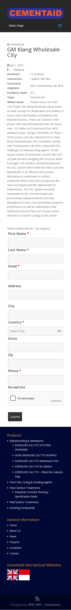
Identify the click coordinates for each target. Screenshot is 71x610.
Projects (14, 542)
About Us (15, 530)
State (12, 338)
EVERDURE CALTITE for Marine (33, 466)
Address (14, 286)
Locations (15, 547)
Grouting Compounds (22, 508)
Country (16, 322)
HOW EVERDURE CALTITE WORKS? (36, 455)
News (13, 536)
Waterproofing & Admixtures (27, 441)
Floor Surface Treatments (25, 488)
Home (13, 525)
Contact (14, 553)
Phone (14, 371)
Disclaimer (53, 605)
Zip (10, 354)
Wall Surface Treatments (24, 502)
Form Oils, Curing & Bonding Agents (31, 482)
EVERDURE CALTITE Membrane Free (36, 461)
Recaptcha (16, 387)
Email (14, 266)
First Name (18, 233)
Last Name (18, 250)
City (11, 306)
